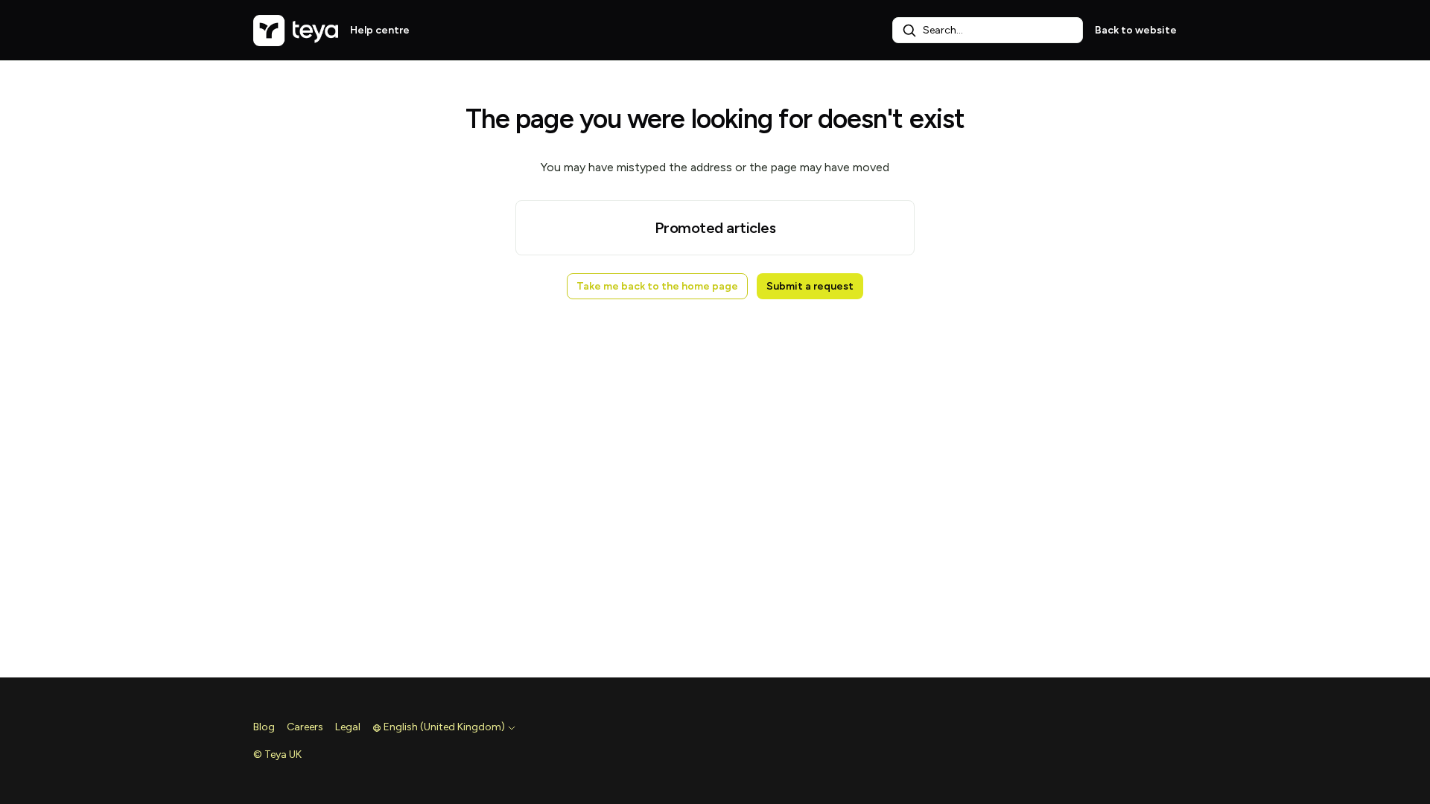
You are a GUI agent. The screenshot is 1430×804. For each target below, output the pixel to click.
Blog (264, 727)
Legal (347, 727)
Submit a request (810, 286)
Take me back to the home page (657, 286)
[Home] (295, 30)
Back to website (1136, 30)
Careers (305, 727)
